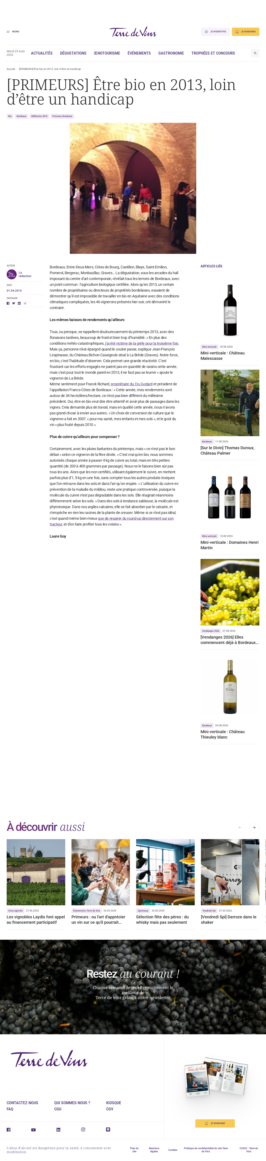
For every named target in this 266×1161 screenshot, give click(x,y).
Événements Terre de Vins (86, 910)
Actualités (42, 53)
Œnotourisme (107, 53)
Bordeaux (21, 116)
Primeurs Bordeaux (62, 116)
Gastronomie (171, 53)
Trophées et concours (213, 53)
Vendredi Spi (209, 910)
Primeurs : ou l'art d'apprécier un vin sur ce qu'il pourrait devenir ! (98, 919)
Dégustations (73, 53)
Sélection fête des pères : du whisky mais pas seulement (162, 919)
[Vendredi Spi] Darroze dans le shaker (228, 919)
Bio (10, 116)
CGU (57, 1108)
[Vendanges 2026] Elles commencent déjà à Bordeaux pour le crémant (228, 640)
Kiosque (113, 1102)
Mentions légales (154, 1150)
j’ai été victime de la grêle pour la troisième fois (141, 343)
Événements (139, 53)
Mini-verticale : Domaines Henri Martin (230, 545)
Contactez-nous (22, 1102)
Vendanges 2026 (210, 631)
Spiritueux (143, 910)
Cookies (172, 1150)
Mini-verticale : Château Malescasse (223, 355)
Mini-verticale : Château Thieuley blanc (223, 734)
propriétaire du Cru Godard (132, 384)
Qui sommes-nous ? (72, 1102)
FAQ (10, 1108)
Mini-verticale (209, 347)
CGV (109, 1108)
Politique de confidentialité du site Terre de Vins (206, 1150)
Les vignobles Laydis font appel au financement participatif (36, 919)
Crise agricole (15, 910)
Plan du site (134, 1150)
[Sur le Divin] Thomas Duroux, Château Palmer (227, 450)
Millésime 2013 (39, 116)
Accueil (11, 69)
